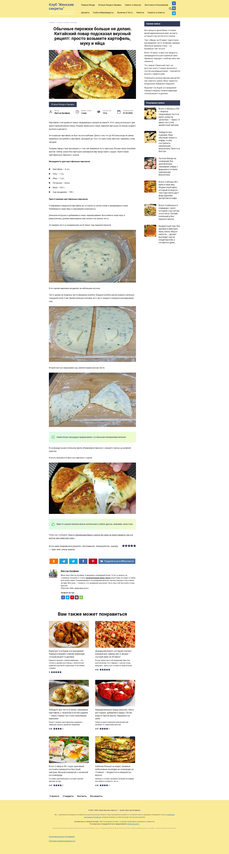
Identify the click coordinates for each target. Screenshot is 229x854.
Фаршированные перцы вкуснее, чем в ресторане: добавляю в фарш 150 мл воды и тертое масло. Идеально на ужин (114, 714)
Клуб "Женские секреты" (61, 7)
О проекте (54, 796)
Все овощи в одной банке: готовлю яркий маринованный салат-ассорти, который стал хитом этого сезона (160, 33)
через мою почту (81, 588)
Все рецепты (96, 796)
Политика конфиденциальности (62, 841)
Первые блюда (88, 5)
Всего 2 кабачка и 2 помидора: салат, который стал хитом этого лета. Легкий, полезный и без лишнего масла (169, 212)
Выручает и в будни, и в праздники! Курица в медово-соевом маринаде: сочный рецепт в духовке (67, 654)
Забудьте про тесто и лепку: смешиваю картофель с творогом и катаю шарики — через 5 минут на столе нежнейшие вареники (68, 714)
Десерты (85, 12)
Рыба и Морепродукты (103, 12)
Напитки (140, 12)
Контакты (82, 796)
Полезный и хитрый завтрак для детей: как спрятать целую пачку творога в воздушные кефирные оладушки (162, 81)
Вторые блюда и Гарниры (109, 5)
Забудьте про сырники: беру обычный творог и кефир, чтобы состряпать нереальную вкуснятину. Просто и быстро (169, 141)
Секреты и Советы (156, 12)
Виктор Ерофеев (70, 571)
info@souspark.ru (133, 824)
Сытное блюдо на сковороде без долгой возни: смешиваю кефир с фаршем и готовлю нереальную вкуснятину (168, 166)
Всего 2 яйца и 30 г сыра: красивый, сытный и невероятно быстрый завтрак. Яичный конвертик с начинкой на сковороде (68, 770)
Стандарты (68, 796)
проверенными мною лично (98, 578)
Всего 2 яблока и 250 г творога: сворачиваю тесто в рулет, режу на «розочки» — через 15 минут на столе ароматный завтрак (169, 117)
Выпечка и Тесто (125, 12)
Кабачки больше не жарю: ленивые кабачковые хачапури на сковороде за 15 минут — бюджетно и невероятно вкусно (114, 770)
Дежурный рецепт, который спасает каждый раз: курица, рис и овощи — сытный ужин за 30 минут (113, 654)
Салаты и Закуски (133, 5)
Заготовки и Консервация (156, 5)
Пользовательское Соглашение (62, 837)
